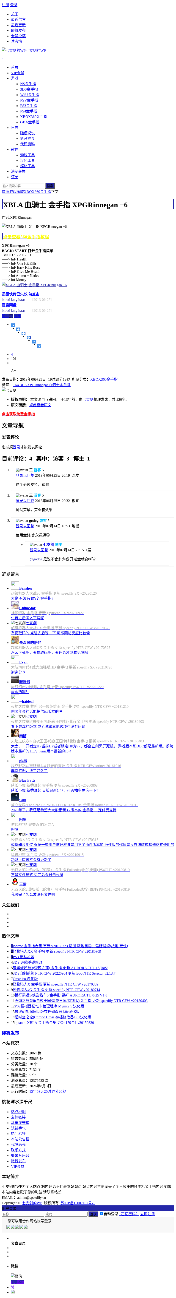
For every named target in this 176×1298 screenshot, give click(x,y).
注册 (5, 5)
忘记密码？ (129, 1214)
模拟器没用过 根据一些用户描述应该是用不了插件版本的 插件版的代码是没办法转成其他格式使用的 (92, 845)
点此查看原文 (40, 405)
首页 (5, 192)
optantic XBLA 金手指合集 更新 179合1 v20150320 (54, 1023)
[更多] (13, 325)
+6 (15, 385)
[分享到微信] (39, 346)
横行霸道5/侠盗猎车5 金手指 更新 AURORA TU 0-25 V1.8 (61, 995)
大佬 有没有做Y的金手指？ (33, 598)
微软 (20, 192)
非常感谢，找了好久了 (29, 771)
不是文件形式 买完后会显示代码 (37, 875)
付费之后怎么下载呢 (27, 618)
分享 (17, 316)
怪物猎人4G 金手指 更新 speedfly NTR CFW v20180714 (56, 990)
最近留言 (18, 19)
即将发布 (18, 30)
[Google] (21, 1227)
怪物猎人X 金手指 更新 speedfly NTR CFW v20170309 (55, 984)
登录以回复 (25, 475)
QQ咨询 (17, 1282)
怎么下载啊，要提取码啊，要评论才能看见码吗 (49, 653)
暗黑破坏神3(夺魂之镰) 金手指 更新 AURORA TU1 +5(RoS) (60, 968)
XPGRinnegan (38, 385)
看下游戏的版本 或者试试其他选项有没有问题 (48, 726)
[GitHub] (26, 1227)
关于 (14, 14)
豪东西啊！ (20, 692)
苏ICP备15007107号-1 (77, 1203)
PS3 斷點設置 (23, 957)
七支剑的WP (32, 1203)
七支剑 (88, 399)
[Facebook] (13, 1227)
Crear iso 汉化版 (25, 979)
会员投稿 (18, 36)
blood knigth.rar (13, 300)
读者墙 (16, 41)
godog (37, 559)
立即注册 (147, 1214)
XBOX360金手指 (37, 192)
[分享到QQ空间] (18, 329)
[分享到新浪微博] (23, 333)
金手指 (65, 385)
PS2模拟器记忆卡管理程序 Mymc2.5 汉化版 (49, 1006)
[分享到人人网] (34, 341)
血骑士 (54, 385)
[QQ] (8, 1227)
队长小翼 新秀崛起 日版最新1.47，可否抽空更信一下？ (55, 790)
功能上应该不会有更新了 (31, 860)
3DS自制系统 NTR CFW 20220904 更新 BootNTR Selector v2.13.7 (64, 973)
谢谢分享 (18, 672)
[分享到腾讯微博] (29, 337)
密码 (14, 830)
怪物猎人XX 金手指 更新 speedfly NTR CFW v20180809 (57, 951)
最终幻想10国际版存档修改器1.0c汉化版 (47, 1012)
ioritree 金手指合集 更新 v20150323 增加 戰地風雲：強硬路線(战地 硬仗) (70, 946)
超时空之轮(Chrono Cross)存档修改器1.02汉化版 (53, 1017)
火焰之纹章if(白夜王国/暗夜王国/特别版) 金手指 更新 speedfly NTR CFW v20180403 (81, 1001)
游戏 (12, 192)
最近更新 (18, 25)
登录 (13, 5)
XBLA (22, 385)
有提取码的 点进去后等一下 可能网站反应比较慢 (50, 633)
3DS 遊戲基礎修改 (27, 962)
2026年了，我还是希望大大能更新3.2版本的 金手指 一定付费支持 (63, 810)
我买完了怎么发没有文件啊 (33, 894)
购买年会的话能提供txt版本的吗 (36, 711)
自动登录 (111, 1214)
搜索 (50, 186)
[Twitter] (17, 1227)
